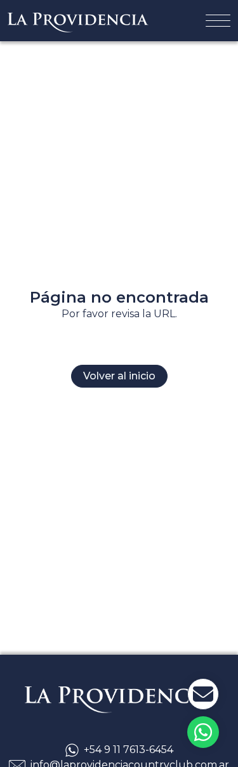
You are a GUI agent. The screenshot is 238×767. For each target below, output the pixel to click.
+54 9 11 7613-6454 (128, 750)
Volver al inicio (119, 376)
